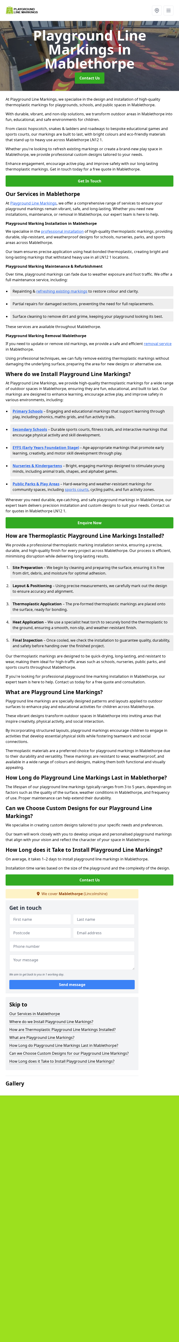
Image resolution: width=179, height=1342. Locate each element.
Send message (72, 984)
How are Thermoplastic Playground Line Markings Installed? (62, 1029)
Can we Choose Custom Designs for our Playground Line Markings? (69, 1053)
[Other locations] (157, 10)
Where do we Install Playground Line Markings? (51, 1021)
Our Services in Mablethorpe (34, 1013)
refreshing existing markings (61, 291)
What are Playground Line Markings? (41, 1037)
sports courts (77, 489)
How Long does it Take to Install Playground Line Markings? (61, 1061)
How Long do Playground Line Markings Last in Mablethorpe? (63, 1045)
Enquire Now (90, 522)
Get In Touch (89, 181)
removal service (158, 343)
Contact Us (89, 78)
